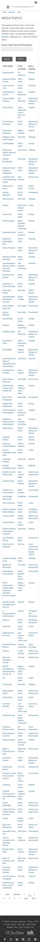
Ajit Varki (21, 602)
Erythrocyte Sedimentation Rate (7, 241)
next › (26, 898)
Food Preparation (9, 221)
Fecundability (7, 349)
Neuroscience (33, 177)
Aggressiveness (8, 72)
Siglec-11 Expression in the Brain (9, 751)
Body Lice (6, 620)
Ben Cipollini (22, 306)
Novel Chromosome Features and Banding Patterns (33, 549)
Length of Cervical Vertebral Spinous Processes (9, 811)
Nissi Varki (21, 137)
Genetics (32, 385)
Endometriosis (8, 428)
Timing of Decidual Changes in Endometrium (9, 170)
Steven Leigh (22, 640)
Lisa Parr (21, 346)
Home (4, 12)
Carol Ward (22, 565)
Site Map (21, 924)
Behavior (32, 72)
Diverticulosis (7, 684)
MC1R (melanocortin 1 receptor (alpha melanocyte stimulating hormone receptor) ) (9, 590)
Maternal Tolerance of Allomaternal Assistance (9, 531)
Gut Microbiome (8, 143)
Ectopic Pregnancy (9, 248)
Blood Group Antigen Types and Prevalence (9, 152)
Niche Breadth (7, 319)
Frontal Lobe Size (9, 715)
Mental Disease (34, 657)
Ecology (31, 143)
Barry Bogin (22, 312)
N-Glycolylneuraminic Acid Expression (9, 613)
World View (6, 626)
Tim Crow (21, 544)
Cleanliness (7, 785)
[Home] (20, 7)
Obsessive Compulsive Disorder (7, 659)
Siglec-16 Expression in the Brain (9, 860)
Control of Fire (7, 697)
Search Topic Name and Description (17, 45)
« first (7, 894)
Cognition (32, 92)
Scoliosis (6, 651)
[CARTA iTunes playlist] (35, 939)
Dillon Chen (22, 749)
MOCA (19, 12)
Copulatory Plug (8, 481)
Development (33, 192)
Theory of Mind (8, 107)
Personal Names (8, 522)
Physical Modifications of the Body (9, 452)
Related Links (12, 927)
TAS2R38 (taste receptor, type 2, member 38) (8, 388)
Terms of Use (33, 922)
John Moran (22, 268)
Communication (34, 490)
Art (4, 678)
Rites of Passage (9, 503)
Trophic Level (7, 214)
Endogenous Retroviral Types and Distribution (8, 421)
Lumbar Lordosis (8, 516)
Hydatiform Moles (9, 331)
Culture (31, 205)
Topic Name (8, 66)
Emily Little (21, 159)
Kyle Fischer (22, 205)
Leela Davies (22, 150)
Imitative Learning (9, 740)
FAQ (21, 927)
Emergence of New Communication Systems (9, 775)
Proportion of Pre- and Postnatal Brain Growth (9, 179)
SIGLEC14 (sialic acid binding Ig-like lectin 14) (9, 604)
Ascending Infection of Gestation (6, 869)
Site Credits (31, 924)
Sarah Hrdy (22, 459)
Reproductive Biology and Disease (33, 100)
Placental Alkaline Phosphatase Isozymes (9, 299)
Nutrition (31, 325)
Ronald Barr (22, 496)
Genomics (32, 263)
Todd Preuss (22, 831)
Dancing (5, 205)
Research (12, 12)
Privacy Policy (10, 924)
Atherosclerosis (8, 199)
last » (34, 898)
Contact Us (28, 927)
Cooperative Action (9, 232)
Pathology (32, 85)
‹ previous (16, 894)
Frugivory (6, 325)
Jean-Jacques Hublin (21, 474)
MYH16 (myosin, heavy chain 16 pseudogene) (8, 885)
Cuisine (5, 818)
